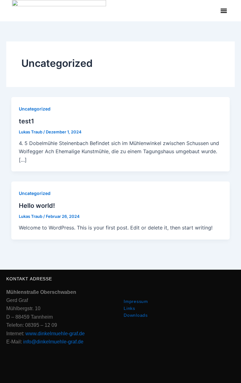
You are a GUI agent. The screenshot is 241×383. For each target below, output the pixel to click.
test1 (26, 121)
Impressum (136, 301)
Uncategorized (35, 108)
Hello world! (37, 205)
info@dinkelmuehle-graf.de (53, 341)
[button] (224, 11)
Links (129, 308)
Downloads (136, 315)
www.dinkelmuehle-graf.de (55, 333)
